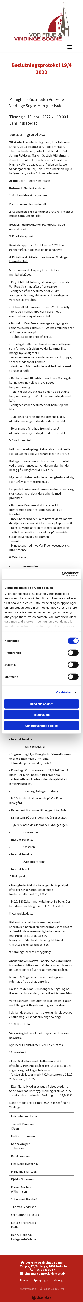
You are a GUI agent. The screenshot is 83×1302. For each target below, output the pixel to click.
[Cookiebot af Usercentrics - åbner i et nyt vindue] (62, 574)
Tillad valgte (41, 714)
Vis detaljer (63, 692)
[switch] (73, 652)
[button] (41, 46)
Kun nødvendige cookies (41, 725)
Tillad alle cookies (41, 703)
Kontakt (24, 1280)
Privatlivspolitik (27, 1288)
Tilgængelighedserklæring (47, 1280)
